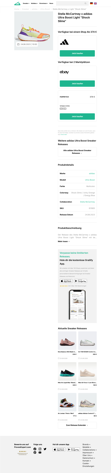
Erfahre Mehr (64, 134)
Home (16, 9)
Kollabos (34, 3)
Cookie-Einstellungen (88, 464)
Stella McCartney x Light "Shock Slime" (69, 9)
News (51, 3)
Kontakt (86, 461)
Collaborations (89, 450)
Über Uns (87, 455)
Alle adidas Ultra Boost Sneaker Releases (77, 151)
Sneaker (25, 3)
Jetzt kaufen (77, 53)
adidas (35, 9)
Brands (86, 444)
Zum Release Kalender (76, 425)
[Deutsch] (91, 3)
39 (64, 108)
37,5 (61, 108)
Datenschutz (88, 458)
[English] (95, 3)
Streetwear (43, 3)
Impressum (87, 452)
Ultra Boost (45, 9)
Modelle (86, 447)
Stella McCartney (87, 202)
